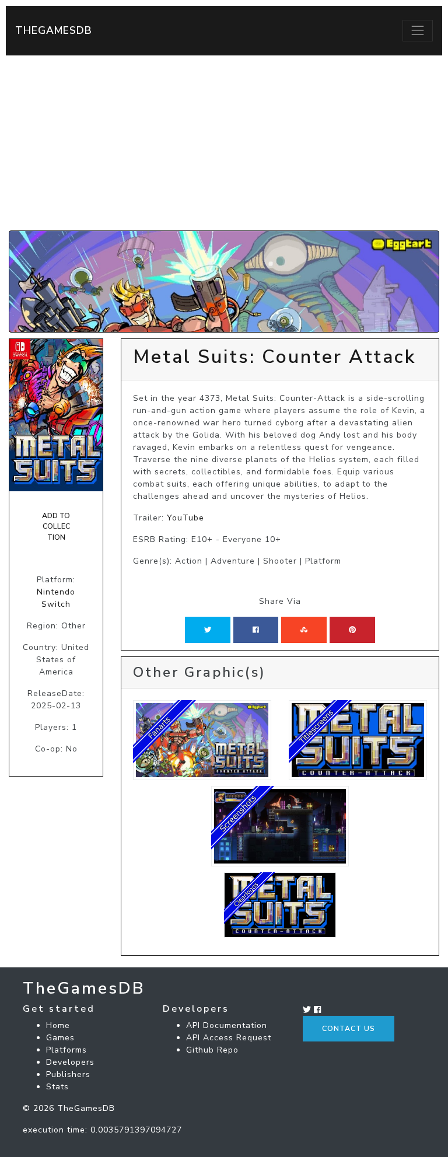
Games (60, 1037)
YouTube (185, 517)
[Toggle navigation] (417, 30)
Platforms (66, 1049)
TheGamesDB (53, 30)
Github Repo (212, 1049)
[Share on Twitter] (207, 629)
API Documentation (226, 1025)
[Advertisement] (224, 143)
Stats (57, 1086)
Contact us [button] (348, 1028)
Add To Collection (56, 526)
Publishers (68, 1074)
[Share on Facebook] (255, 629)
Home (58, 1025)
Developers (70, 1062)
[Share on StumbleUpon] (304, 629)
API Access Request (228, 1037)
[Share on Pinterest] (352, 629)
